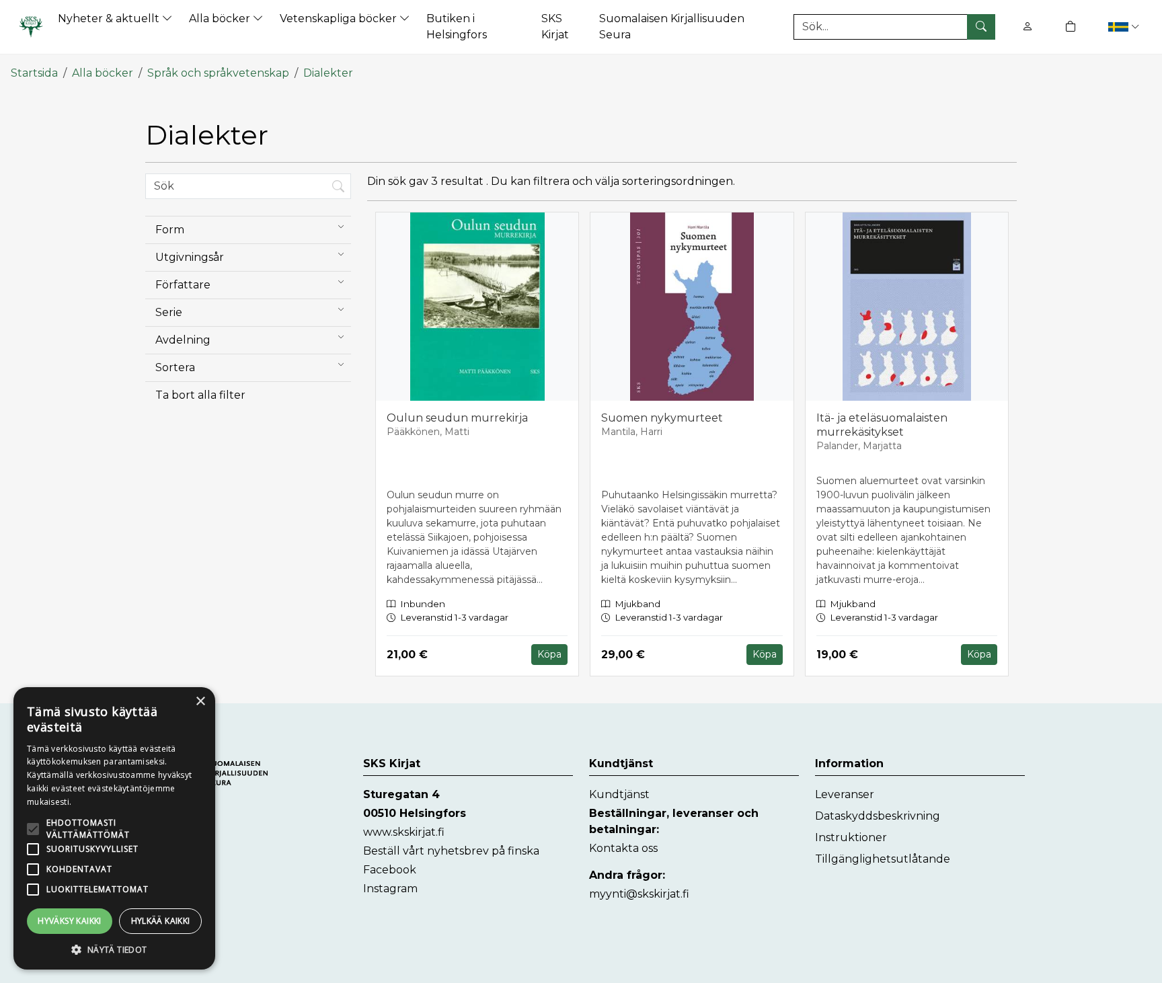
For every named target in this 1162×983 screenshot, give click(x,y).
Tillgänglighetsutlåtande (882, 859)
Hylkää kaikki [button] (160, 921)
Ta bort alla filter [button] (200, 395)
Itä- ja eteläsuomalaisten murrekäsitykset (881, 424)
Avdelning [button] (182, 339)
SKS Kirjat (555, 26)
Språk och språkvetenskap (218, 73)
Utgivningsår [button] (189, 257)
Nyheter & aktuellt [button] (110, 18)
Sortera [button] (175, 367)
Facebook (389, 869)
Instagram (390, 888)
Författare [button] (182, 284)
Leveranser (844, 794)
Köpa (549, 654)
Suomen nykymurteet (662, 417)
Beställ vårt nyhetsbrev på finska (451, 850)
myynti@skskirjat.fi (639, 894)
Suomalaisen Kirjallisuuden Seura (671, 26)
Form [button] (169, 229)
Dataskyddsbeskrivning (877, 816)
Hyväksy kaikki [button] (70, 921)
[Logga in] (1027, 26)
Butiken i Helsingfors (456, 26)
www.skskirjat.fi (403, 832)
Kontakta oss (623, 848)
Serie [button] (168, 312)
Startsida (34, 73)
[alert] (114, 828)
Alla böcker (221, 18)
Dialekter (328, 73)
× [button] (200, 702)
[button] (1123, 26)
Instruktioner (851, 837)
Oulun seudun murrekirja (457, 417)
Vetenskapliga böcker (339, 18)
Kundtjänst (619, 794)
